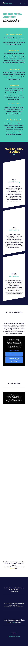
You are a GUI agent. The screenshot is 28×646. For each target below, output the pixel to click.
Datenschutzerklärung (14, 636)
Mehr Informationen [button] (14, 350)
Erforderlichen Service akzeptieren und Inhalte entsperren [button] (14, 359)
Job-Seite (12, 568)
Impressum (14, 632)
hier (14, 622)
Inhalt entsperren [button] (14, 354)
